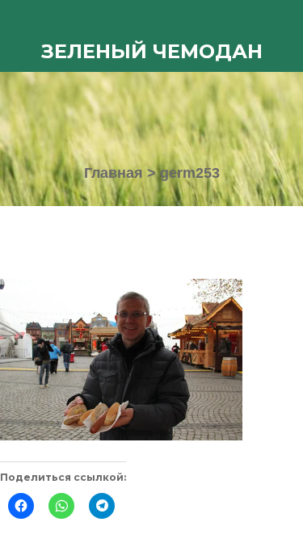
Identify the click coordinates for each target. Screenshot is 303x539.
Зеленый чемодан (152, 51)
